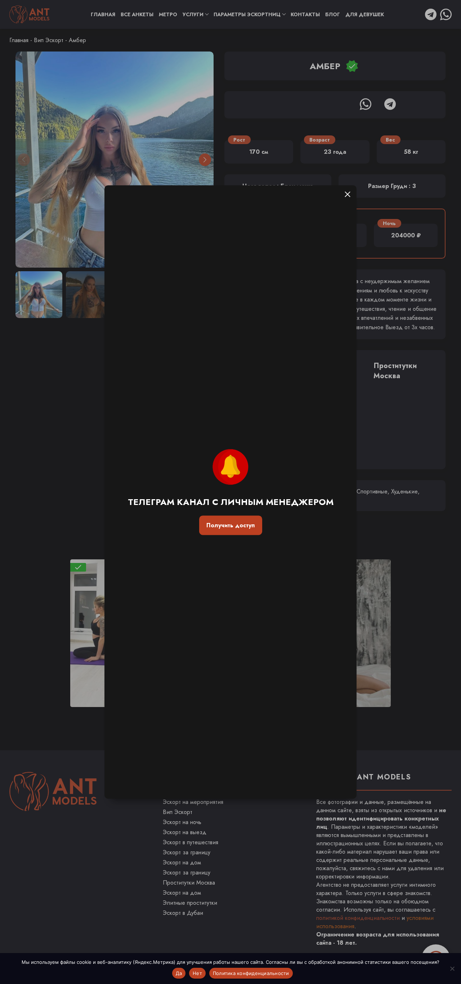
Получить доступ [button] (230, 525)
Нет (197, 973)
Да (179, 973)
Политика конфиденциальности (251, 973)
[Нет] (452, 968)
